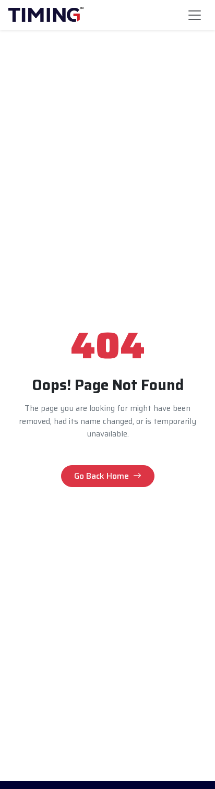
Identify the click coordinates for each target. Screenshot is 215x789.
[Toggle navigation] (195, 15)
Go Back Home (101, 475)
